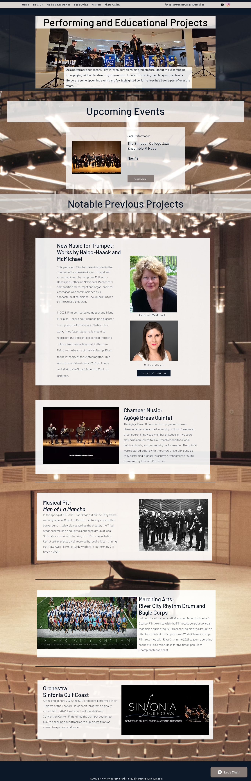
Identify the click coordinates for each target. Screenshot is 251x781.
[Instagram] (228, 4)
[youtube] (222, 4)
